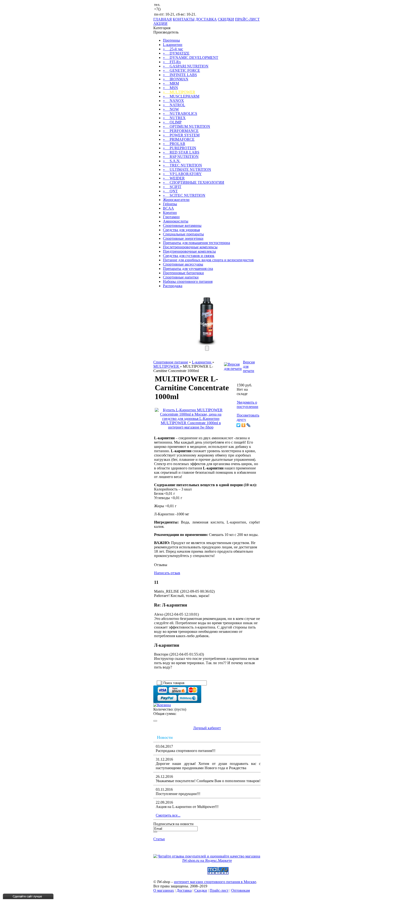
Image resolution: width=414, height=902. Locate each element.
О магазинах (163, 890)
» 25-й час (173, 49)
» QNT (170, 191)
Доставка (184, 890)
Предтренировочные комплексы (189, 251)
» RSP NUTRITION (181, 157)
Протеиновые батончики (183, 273)
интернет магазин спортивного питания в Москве (215, 882)
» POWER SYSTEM (181, 135)
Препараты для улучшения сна (188, 269)
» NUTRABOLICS (180, 113)
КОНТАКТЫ (184, 19)
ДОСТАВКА (206, 19)
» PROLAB (174, 144)
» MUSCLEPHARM (181, 96)
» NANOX (173, 101)
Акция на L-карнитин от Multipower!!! (187, 807)
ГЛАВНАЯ (162, 19)
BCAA (168, 208)
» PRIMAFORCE (179, 139)
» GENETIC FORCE (181, 70)
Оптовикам (240, 890)
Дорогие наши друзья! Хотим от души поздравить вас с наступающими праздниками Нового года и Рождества (208, 766)
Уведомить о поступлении (247, 404)
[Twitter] (238, 425)
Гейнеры (170, 204)
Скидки (200, 890)
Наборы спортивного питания (188, 281)
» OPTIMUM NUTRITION (186, 126)
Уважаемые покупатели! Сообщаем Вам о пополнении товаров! (208, 781)
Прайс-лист (219, 890)
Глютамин (171, 217)
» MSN (170, 88)
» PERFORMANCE (181, 131)
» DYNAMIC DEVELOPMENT (190, 58)
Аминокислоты (175, 221)
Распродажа (172, 286)
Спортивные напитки (181, 277)
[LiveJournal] (248, 425)
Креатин (170, 213)
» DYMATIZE (176, 53)
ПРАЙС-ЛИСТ (247, 19)
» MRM (171, 83)
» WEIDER (174, 178)
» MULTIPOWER (179, 92)
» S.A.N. (171, 161)
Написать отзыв (167, 573)
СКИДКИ (226, 19)
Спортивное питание (170, 362)
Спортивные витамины (182, 225)
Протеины (171, 40)
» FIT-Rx (172, 62)
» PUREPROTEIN (179, 148)
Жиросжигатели (176, 200)
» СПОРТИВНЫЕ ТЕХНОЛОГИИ (193, 182)
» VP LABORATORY (182, 174)
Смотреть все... (168, 815)
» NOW (171, 109)
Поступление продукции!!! (178, 794)
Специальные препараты (183, 234)
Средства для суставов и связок (188, 256)
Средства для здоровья (181, 230)
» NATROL (174, 105)
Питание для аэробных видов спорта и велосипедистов (208, 260)
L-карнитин (172, 45)
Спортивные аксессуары (183, 264)
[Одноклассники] (243, 425)
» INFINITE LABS (180, 75)
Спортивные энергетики (183, 238)
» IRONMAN (175, 79)
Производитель (165, 32)
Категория (161, 28)
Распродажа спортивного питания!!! (185, 751)
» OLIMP (172, 122)
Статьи (159, 839)
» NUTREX (174, 118)
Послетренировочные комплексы (190, 247)
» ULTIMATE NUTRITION (187, 169)
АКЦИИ (160, 24)
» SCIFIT (172, 187)
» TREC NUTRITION (182, 165)
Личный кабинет (207, 728)
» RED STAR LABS (181, 152)
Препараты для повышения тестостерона (196, 243)
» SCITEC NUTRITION (184, 195)
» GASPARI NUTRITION (185, 66)
